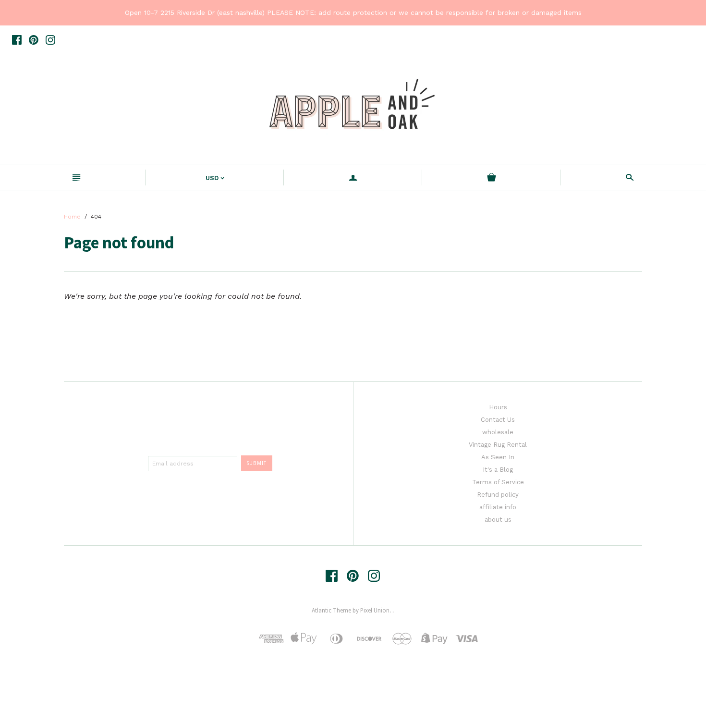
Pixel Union (375, 610)
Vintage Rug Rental (498, 444)
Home (72, 216)
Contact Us (498, 419)
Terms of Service (498, 482)
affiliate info (497, 507)
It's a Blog (498, 469)
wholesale (497, 432)
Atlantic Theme (331, 610)
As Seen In (497, 457)
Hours (498, 407)
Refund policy (498, 494)
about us (498, 519)
